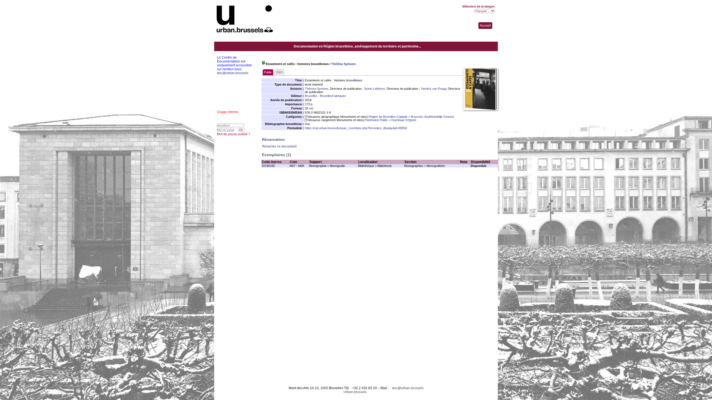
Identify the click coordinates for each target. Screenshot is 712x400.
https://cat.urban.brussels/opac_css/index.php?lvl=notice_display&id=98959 (356, 128)
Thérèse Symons (343, 64)
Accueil (485, 26)
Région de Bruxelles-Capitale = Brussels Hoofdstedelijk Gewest (411, 116)
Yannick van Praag (433, 88)
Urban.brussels (355, 392)
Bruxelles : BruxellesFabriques (325, 96)
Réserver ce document (279, 146)
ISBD (279, 72)
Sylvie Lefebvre (374, 88)
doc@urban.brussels (408, 388)
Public (268, 72)
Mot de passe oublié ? (233, 134)
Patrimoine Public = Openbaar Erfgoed (390, 120)
